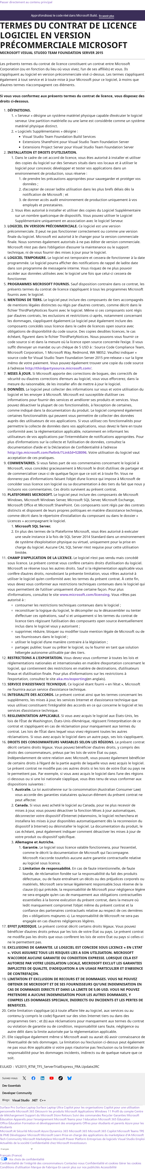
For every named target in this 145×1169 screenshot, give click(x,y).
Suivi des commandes (86, 1115)
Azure (45, 1131)
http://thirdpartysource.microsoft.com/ (58, 368)
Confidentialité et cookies (101, 1163)
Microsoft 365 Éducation (114, 1119)
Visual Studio (20, 1100)
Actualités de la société (14, 1143)
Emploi (140, 1139)
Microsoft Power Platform (69, 1139)
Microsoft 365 (25, 1111)
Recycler (107, 1115)
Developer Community (17, 1093)
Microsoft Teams (128, 1131)
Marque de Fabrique (44, 1167)
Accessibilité (108, 1167)
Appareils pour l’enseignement (33, 1119)
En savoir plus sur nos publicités (79, 1167)
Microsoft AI (8, 1131)
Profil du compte (123, 1111)
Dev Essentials (11, 1085)
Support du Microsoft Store (43, 1115)
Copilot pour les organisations (83, 1107)
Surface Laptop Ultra (49, 1107)
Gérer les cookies (130, 1163)
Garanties (119, 1115)
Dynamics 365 (58, 1131)
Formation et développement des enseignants (52, 1123)
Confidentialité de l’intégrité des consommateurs (31, 1163)
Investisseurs (78, 1143)
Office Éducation (10, 1123)
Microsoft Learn (51, 1135)
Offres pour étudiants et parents (103, 1123)
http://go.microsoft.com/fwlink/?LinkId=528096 (47, 452)
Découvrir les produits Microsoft (56, 1111)
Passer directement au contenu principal (26, 2)
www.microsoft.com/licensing (85, 594)
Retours (67, 1115)
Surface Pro (7, 1107)
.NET (35, 1100)
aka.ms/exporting (71, 679)
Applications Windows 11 (94, 1111)
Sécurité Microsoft (28, 1131)
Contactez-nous (74, 1163)
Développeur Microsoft (25, 1135)
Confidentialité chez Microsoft (49, 1143)
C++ (43, 1100)
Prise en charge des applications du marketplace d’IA (96, 1135)
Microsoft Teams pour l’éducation (75, 1119)
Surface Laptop (25, 1107)
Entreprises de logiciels (102, 1139)
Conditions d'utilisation (15, 1167)
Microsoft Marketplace (37, 1139)
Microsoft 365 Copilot (102, 1131)
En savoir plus (106, 15)
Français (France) (11, 1155)
